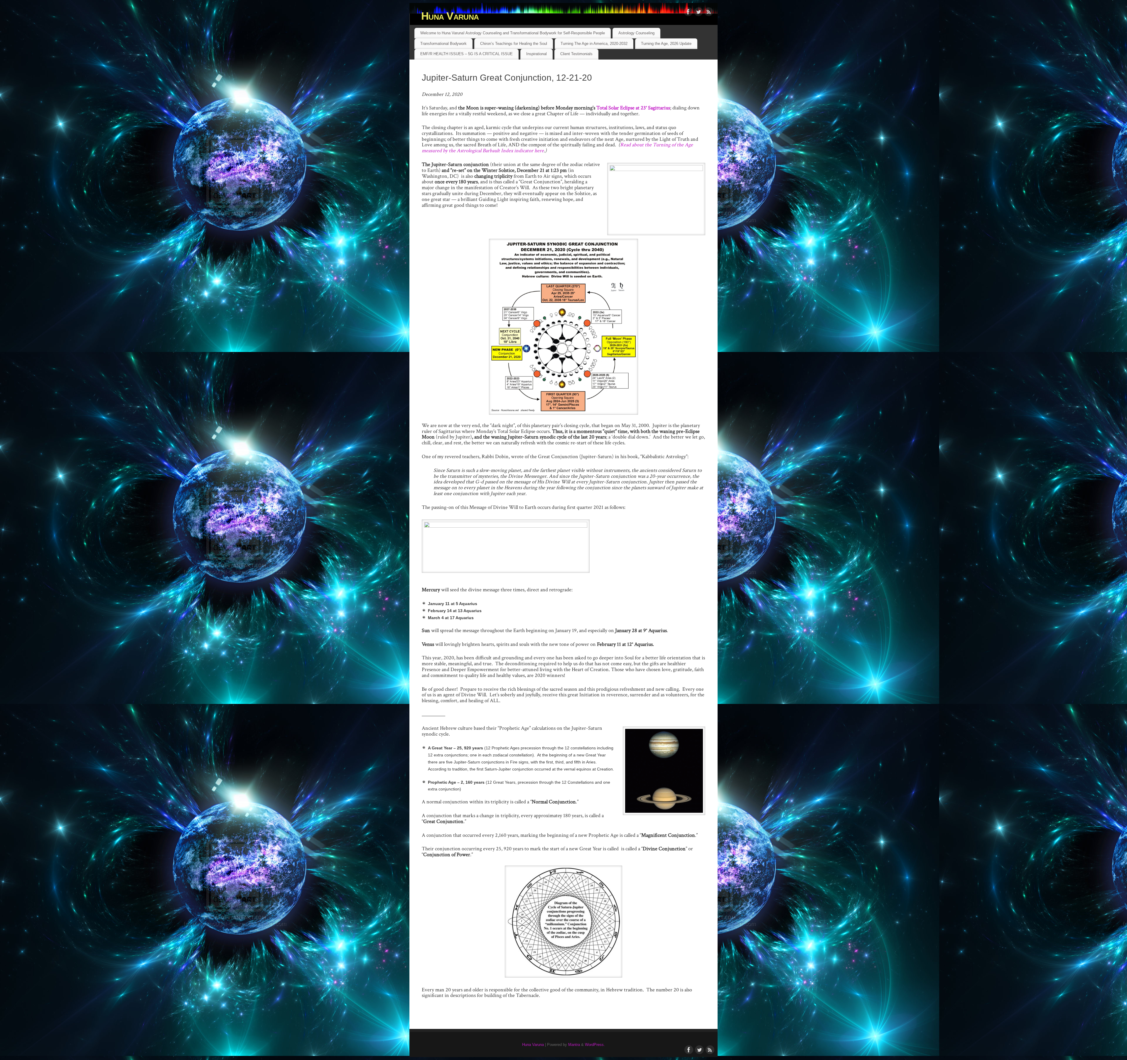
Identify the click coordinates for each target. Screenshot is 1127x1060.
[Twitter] (698, 12)
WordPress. (595, 1045)
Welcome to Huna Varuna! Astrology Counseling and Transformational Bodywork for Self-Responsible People (512, 33)
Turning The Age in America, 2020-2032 (594, 43)
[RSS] (708, 12)
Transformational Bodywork (443, 43)
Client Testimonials (576, 54)
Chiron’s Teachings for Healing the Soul (513, 43)
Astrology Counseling (636, 33)
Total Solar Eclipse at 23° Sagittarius (633, 107)
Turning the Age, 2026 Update (666, 43)
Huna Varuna (450, 16)
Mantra (574, 1045)
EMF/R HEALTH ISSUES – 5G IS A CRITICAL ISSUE (466, 54)
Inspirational (536, 54)
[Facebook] (688, 12)
